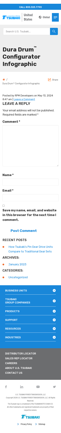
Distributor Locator (20, 353)
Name (8, 175)
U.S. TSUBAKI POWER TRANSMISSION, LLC (30, 394)
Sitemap (41, 424)
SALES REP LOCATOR (18, 358)
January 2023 (17, 264)
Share (55, 80)
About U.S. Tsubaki (18, 368)
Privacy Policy (26, 424)
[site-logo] (11, 17)
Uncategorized (18, 277)
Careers (11, 363)
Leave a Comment (24, 99)
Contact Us (13, 372)
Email (8, 190)
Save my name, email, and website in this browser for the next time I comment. (29, 215)
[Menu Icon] (55, 17)
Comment (11, 121)
